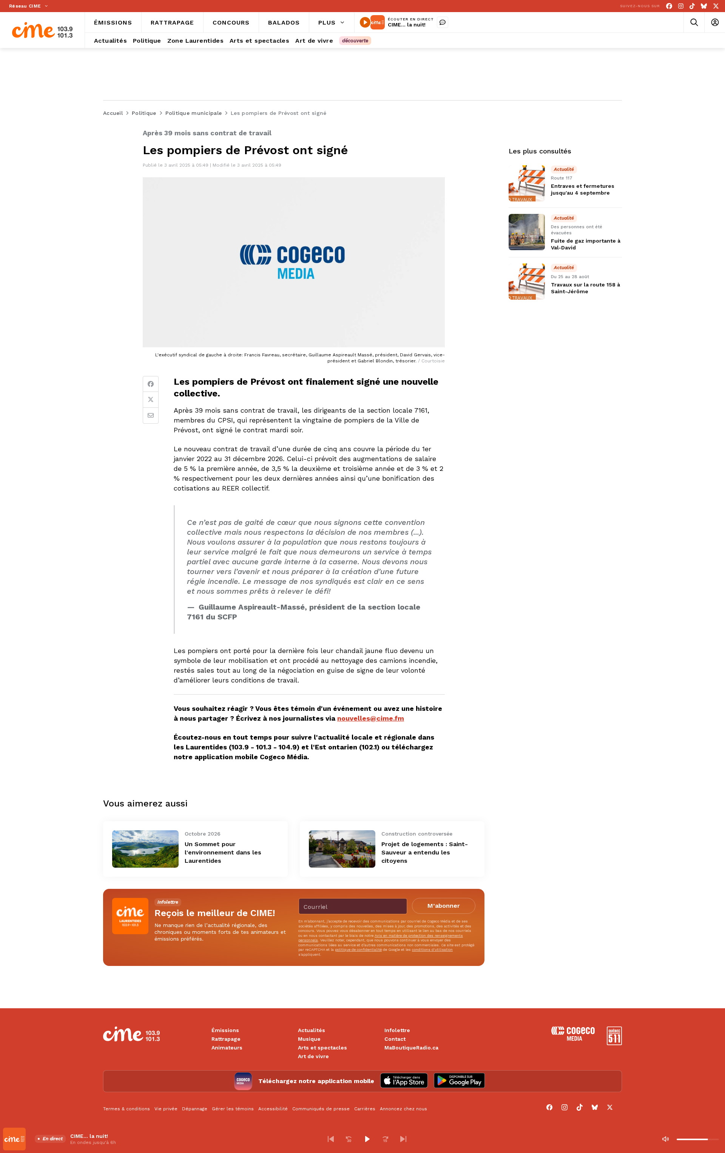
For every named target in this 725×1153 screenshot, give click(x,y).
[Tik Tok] (692, 6)
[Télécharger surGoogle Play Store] (459, 1081)
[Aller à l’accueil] (42, 30)
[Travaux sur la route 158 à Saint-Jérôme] (527, 281)
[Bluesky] (704, 6)
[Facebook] (669, 6)
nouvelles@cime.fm (370, 718)
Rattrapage (226, 1039)
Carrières (364, 1108)
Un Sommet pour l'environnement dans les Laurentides (223, 852)
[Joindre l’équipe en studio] (442, 22)
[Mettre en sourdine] (665, 1139)
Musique (309, 1039)
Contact (395, 1039)
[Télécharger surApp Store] (404, 1081)
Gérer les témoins (233, 1108)
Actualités (311, 1030)
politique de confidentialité (358, 949)
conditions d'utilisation (432, 949)
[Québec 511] (614, 1043)
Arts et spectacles (322, 1048)
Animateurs (226, 1048)
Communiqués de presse (321, 1108)
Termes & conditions (126, 1108)
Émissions (225, 1030)
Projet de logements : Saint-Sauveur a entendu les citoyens (424, 852)
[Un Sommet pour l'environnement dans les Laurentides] (145, 849)
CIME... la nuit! (407, 25)
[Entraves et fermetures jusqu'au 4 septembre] (527, 183)
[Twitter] (151, 400)
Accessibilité (273, 1108)
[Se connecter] (714, 22)
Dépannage (194, 1108)
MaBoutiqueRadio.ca (411, 1048)
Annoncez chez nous (403, 1108)
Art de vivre (313, 1056)
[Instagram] (680, 6)
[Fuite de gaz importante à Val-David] (527, 232)
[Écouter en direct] (365, 22)
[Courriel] (151, 416)
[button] (330, 1139)
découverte (355, 40)
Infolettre (397, 1030)
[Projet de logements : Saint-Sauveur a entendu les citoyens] (342, 849)
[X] (716, 6)
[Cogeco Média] (573, 1038)
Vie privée (165, 1108)
